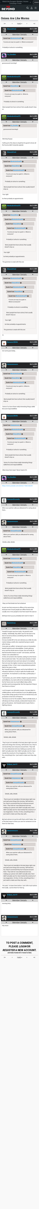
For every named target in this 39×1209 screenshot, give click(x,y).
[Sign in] (31, 8)
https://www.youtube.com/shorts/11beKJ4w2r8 (17, 486)
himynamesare (15, 425)
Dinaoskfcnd (14, 86)
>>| (34, 23)
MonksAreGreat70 (16, 38)
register (8, 950)
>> (22, 38)
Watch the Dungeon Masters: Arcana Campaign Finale (15, 2)
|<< (5, 23)
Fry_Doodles (14, 125)
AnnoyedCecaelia (16, 531)
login (22, 946)
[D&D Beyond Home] (8, 8)
